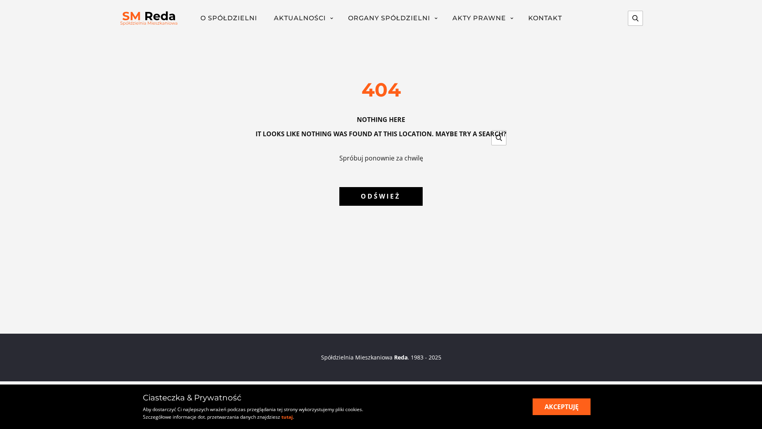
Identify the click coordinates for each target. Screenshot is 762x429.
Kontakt (545, 18)
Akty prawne (479, 18)
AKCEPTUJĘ (562, 406)
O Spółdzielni (228, 18)
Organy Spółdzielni (389, 18)
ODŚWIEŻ (380, 196)
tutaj (287, 417)
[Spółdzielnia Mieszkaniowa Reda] (149, 18)
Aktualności (300, 18)
